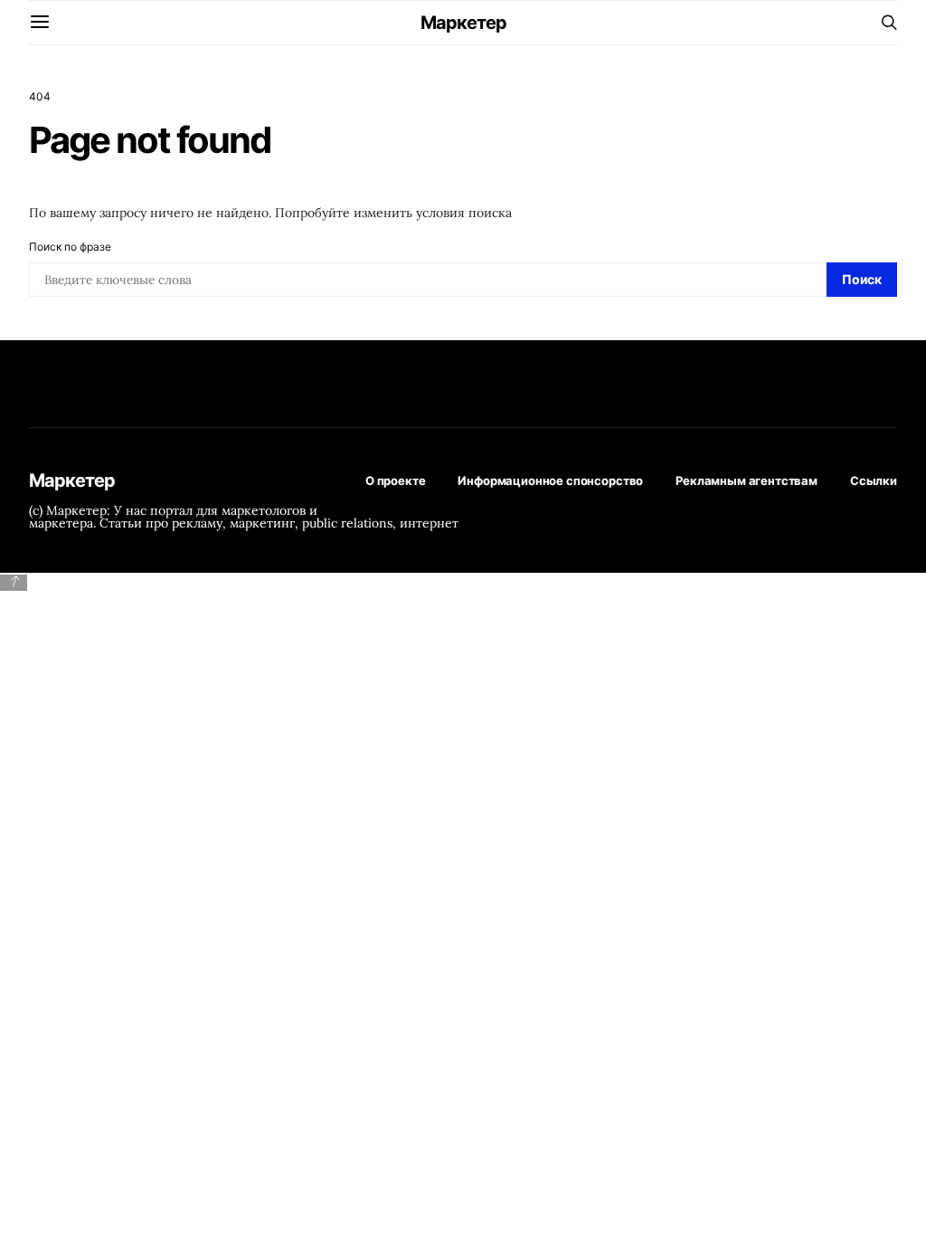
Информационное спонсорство (550, 480)
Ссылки (873, 480)
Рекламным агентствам (746, 480)
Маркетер (463, 22)
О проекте (395, 480)
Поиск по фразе (70, 246)
